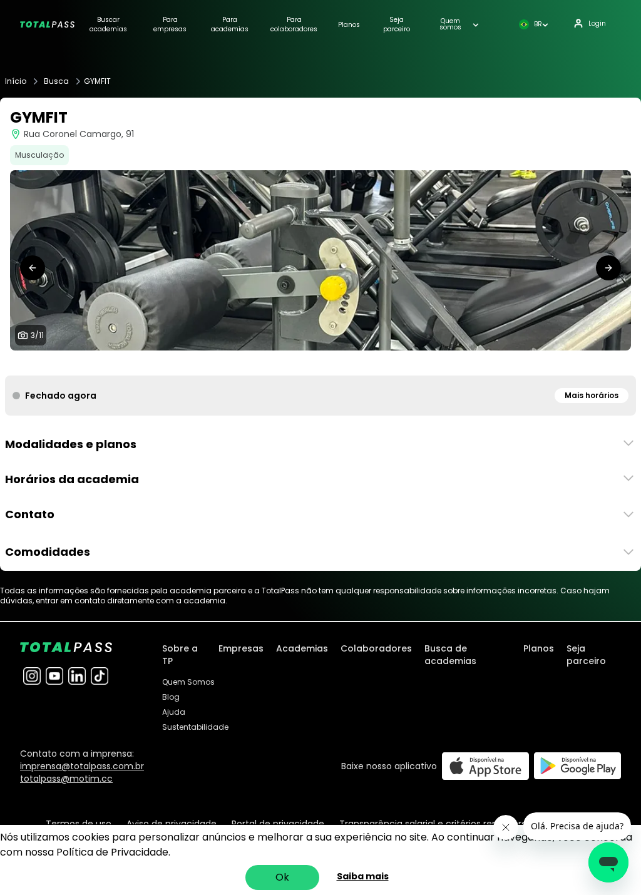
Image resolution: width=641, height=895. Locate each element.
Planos (349, 24)
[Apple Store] (485, 765)
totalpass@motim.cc (66, 778)
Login (597, 23)
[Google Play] (577, 765)
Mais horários (591, 395)
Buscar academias (108, 24)
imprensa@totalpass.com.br (82, 766)
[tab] (270, 363)
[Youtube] (54, 676)
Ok (282, 877)
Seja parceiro (396, 24)
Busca (56, 81)
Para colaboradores (293, 24)
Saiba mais (363, 876)
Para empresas (170, 24)
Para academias (230, 24)
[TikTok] (99, 676)
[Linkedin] (77, 676)
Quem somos (450, 24)
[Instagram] (32, 676)
